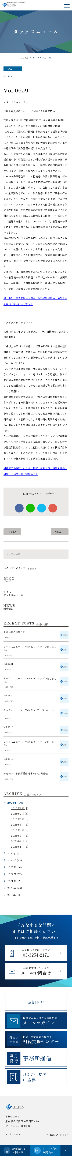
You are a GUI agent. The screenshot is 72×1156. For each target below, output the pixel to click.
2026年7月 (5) (19, 813)
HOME (25, 57)
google (52, 508)
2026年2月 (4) (19, 841)
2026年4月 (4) (19, 830)
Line (30, 508)
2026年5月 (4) (19, 824)
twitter (41, 508)
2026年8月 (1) (19, 808)
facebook (19, 508)
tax (10, 69)
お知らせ (36, 1002)
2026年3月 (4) (19, 835)
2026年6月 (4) (19, 819)
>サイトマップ (12, 1134)
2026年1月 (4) (19, 846)
